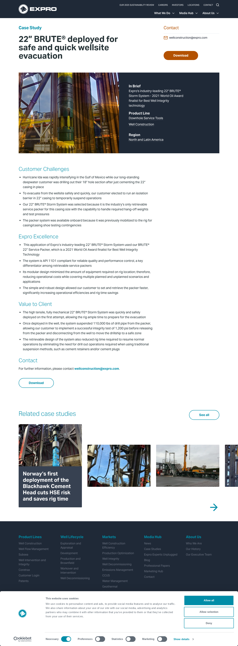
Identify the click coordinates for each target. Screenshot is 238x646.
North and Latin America (146, 140)
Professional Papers (157, 566)
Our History (193, 549)
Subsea (23, 554)
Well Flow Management (34, 549)
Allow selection (208, 611)
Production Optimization (118, 553)
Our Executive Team (199, 554)
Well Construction (141, 124)
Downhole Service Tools (146, 118)
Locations (193, 5)
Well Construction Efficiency (113, 545)
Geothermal (109, 586)
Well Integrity (110, 559)
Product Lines (30, 537)
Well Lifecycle (71, 537)
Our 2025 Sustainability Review (137, 5)
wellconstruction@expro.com (188, 37)
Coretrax (24, 570)
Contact (208, 5)
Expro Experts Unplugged (160, 554)
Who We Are (194, 543)
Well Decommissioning (75, 578)
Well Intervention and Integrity (32, 562)
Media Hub (186, 13)
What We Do (162, 13)
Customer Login (29, 575)
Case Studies (152, 549)
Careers (163, 5)
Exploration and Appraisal (70, 545)
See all (204, 415)
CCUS (106, 575)
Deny (209, 623)
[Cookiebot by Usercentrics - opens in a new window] (22, 639)
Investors (177, 5)
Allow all (209, 600)
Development (69, 553)
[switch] (100, 639)
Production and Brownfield (70, 561)
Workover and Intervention (69, 570)
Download (180, 55)
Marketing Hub (153, 571)
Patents (24, 581)
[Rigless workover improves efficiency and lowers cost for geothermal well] (187, 466)
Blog (147, 560)
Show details (181, 639)
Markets (109, 537)
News (147, 543)
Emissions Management (117, 570)
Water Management (115, 581)
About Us (208, 13)
